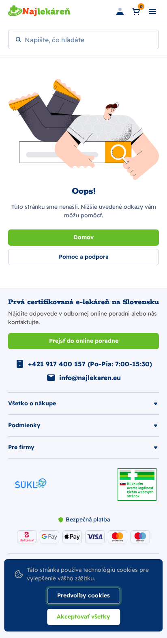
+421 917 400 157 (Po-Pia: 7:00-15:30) (90, 364)
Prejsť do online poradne (83, 340)
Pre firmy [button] (21, 447)
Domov (83, 237)
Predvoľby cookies (83, 595)
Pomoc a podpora (84, 256)
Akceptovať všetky (83, 616)
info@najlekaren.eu (90, 378)
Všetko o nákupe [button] (32, 403)
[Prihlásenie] (120, 11)
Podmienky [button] (24, 425)
